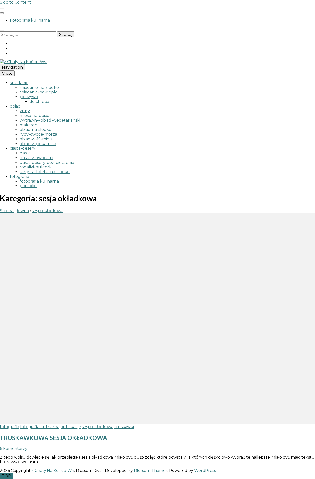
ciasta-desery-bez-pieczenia (47, 162)
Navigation (12, 67)
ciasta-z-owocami (36, 157)
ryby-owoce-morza (38, 134)
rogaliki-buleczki (36, 167)
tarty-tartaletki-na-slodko (45, 171)
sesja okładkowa (97, 426)
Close (7, 73)
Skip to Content (15, 2)
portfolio (28, 186)
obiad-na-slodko (35, 129)
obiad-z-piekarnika (38, 143)
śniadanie (19, 82)
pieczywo (29, 96)
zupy (25, 111)
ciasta (25, 153)
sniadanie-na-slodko (39, 87)
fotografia (19, 176)
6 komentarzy (13, 448)
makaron (28, 125)
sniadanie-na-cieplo (39, 92)
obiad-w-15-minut (37, 139)
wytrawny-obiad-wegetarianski (50, 120)
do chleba (39, 101)
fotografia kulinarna (39, 181)
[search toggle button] (2, 30)
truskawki (124, 426)
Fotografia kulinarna (30, 20)
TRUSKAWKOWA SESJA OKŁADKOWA (53, 437)
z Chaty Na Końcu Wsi (53, 470)
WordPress (205, 470)
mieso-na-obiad (35, 115)
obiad (15, 106)
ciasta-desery (22, 148)
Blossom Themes (150, 470)
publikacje (70, 426)
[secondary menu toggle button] (2, 8)
